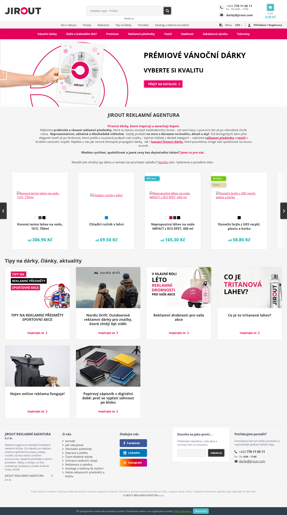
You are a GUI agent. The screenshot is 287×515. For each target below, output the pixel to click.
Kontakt (70, 441)
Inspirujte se (35, 333)
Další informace (182, 511)
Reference (103, 25)
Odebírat (216, 453)
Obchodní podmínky (78, 449)
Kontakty (143, 25)
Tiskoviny (243, 34)
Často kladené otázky (79, 457)
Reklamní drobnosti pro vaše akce (178, 317)
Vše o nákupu (69, 25)
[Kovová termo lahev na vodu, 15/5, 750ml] (40, 192)
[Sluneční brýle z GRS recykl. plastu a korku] (239, 192)
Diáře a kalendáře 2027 (81, 34)
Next (283, 71)
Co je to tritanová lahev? (249, 315)
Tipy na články (123, 25)
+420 (239, 5)
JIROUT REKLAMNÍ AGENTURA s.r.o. (24, 477)
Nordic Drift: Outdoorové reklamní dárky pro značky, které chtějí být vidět (108, 319)
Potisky (87, 25)
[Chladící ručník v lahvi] (106, 192)
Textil (168, 34)
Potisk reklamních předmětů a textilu (84, 474)
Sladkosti (187, 34)
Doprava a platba (76, 453)
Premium (112, 34)
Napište (163, 162)
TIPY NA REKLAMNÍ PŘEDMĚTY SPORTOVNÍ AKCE (37, 317)
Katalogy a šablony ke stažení (172, 25)
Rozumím (201, 511)
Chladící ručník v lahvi (106, 224)
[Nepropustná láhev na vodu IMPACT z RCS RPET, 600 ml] (173, 192)
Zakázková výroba (215, 34)
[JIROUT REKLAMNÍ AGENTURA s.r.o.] (23, 11)
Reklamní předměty (141, 34)
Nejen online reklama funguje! (37, 394)
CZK (237, 25)
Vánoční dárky (47, 34)
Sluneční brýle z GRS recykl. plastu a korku (239, 226)
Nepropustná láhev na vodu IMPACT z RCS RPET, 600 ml (173, 226)
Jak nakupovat (74, 445)
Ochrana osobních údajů (81, 460)
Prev (3, 71)
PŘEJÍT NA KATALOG (162, 84)
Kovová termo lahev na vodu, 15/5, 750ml (40, 226)
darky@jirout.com (252, 461)
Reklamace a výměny (78, 464)
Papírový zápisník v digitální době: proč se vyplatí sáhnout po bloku (108, 398)
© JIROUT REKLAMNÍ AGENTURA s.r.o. (143, 495)
